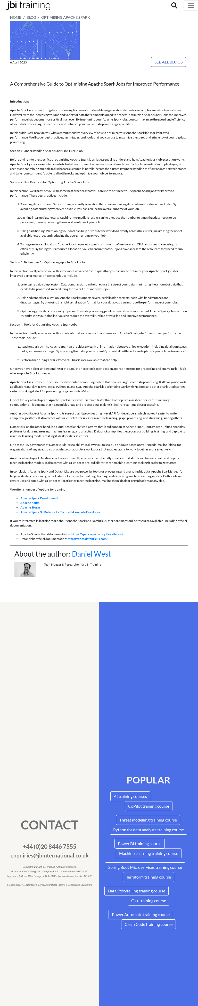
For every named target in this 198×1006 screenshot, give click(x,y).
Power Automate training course (141, 914)
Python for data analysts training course (148, 829)
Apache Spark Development (39, 498)
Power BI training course (139, 843)
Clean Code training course (148, 924)
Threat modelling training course (148, 819)
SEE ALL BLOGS (168, 61)
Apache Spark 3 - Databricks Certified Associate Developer (60, 512)
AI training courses (130, 796)
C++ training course (148, 900)
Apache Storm (30, 507)
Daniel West (91, 553)
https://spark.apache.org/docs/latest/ (97, 534)
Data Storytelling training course (136, 890)
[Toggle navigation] (191, 5)
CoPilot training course (148, 806)
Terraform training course (148, 876)
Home (15, 17)
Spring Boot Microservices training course (145, 867)
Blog (31, 17)
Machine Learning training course (148, 853)
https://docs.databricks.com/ (88, 539)
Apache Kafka (29, 503)
